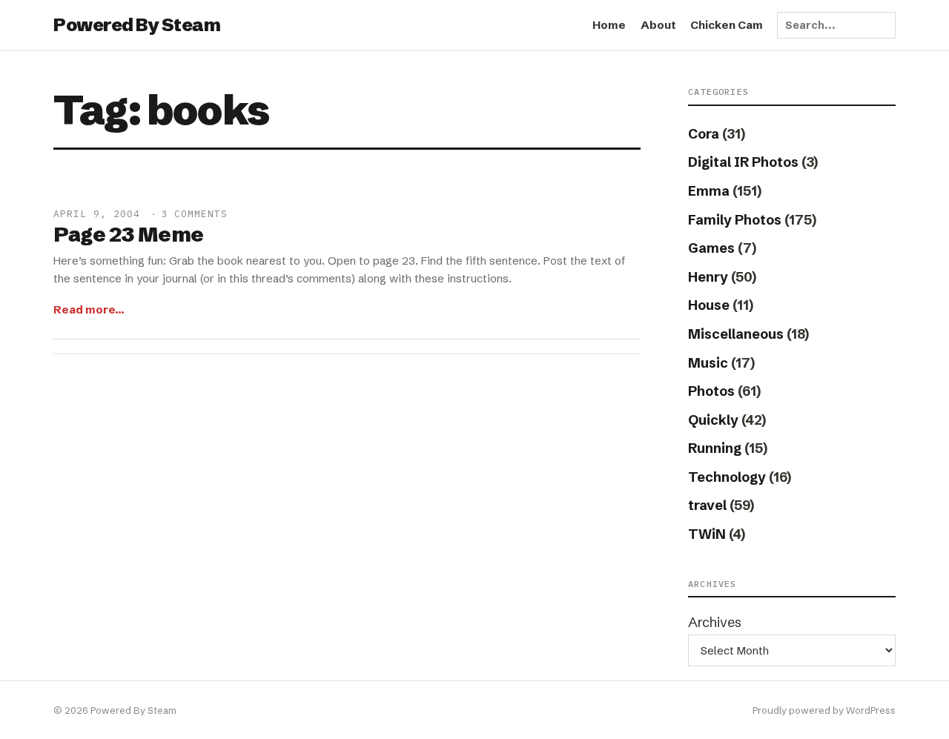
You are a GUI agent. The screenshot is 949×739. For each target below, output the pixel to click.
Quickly (713, 419)
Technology (727, 477)
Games (711, 247)
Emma (709, 190)
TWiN (707, 534)
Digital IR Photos (743, 161)
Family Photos (734, 219)
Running (714, 448)
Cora (703, 133)
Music (708, 362)
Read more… (89, 309)
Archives (714, 622)
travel (707, 505)
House (709, 305)
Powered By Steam (136, 25)
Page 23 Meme (128, 234)
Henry (708, 276)
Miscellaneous (736, 333)
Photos (711, 391)
